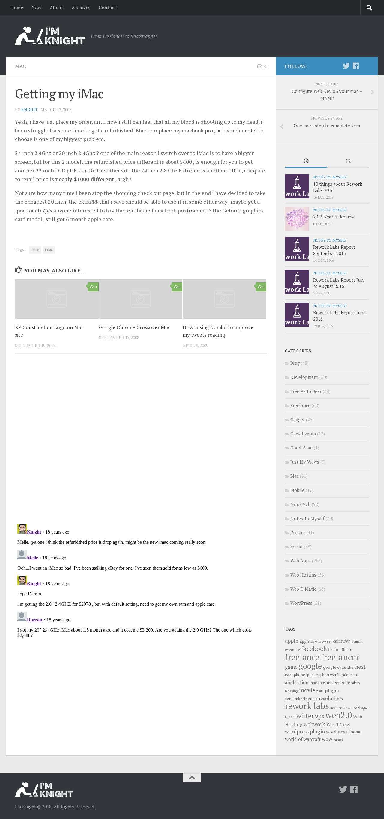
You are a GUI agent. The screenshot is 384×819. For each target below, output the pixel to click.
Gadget (297, 419)
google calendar (338, 667)
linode (342, 674)
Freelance (300, 405)
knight (29, 109)
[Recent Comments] (348, 161)
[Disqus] (141, 441)
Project (297, 532)
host (360, 666)
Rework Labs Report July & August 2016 (338, 283)
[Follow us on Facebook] (355, 65)
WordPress (301, 603)
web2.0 (339, 715)
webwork (314, 724)
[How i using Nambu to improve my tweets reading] (224, 299)
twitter (304, 715)
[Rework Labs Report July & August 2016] (297, 282)
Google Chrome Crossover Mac (134, 327)
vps (319, 716)
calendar (341, 641)
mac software (338, 682)
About (56, 7)
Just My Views (304, 462)
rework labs (307, 705)
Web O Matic (303, 589)
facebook (314, 648)
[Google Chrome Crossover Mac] (141, 299)
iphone (299, 674)
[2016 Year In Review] (297, 219)
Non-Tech (300, 504)
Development (304, 377)
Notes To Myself (329, 177)
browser (325, 641)
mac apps (318, 682)
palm (320, 691)
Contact (107, 7)
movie (307, 690)
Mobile (297, 490)
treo (289, 717)
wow (327, 738)
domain (357, 641)
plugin (332, 690)
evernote (292, 649)
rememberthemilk (301, 698)
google (310, 666)
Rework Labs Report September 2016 (334, 250)
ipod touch (315, 674)
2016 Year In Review (334, 217)
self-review (340, 707)
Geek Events (303, 434)
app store (308, 641)
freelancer (340, 657)
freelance (302, 657)
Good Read (301, 448)
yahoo (338, 739)
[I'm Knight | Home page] (50, 36)
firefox (334, 649)
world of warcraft (303, 739)
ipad (288, 675)
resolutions (331, 698)
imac (49, 249)
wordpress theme (344, 732)
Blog (295, 363)
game (291, 667)
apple (35, 249)
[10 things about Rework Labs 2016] (297, 186)
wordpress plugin (305, 731)
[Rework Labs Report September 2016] (297, 249)
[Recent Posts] (306, 161)
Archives (81, 7)
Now (36, 7)
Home (16, 7)
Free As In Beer (306, 391)
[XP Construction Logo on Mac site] (57, 299)
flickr (347, 649)
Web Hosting (303, 575)
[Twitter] (346, 65)
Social (296, 546)
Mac (20, 66)
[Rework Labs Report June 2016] (297, 315)
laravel (331, 675)
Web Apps (300, 561)
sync (365, 708)
